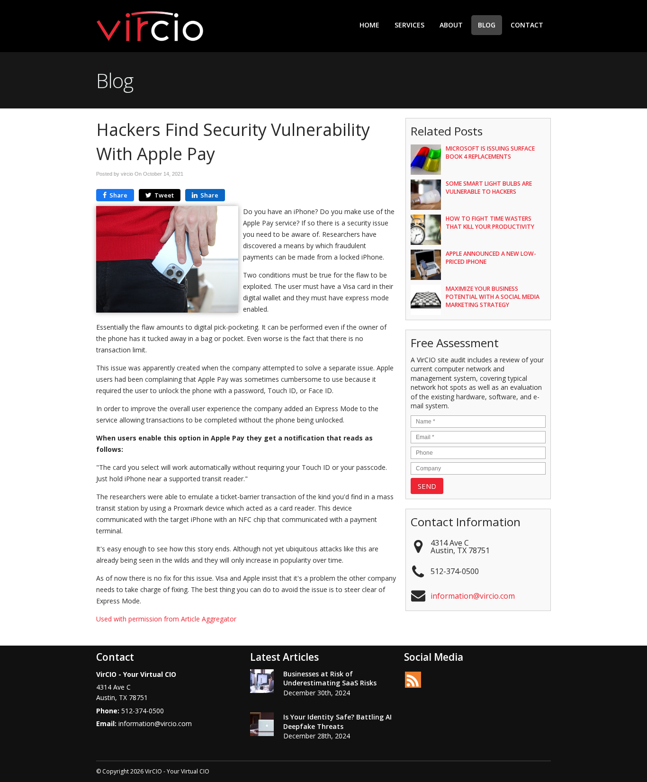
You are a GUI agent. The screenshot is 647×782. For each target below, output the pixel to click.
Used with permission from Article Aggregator (166, 618)
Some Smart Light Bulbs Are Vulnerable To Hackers (489, 188)
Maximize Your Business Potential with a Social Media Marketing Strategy (492, 297)
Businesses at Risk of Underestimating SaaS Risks (330, 678)
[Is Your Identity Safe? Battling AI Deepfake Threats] (262, 725)
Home (369, 24)
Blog (486, 24)
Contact (527, 24)
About (451, 24)
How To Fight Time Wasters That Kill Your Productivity (490, 223)
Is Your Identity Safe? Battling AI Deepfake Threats (337, 721)
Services (409, 24)
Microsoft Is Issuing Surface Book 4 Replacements (490, 152)
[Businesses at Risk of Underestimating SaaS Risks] (262, 682)
